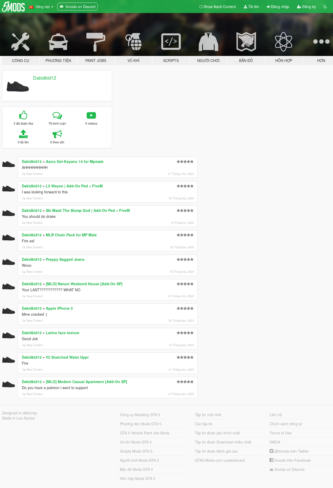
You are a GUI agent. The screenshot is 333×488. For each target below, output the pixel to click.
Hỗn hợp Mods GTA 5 (137, 478)
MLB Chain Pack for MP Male (71, 234)
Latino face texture (62, 332)
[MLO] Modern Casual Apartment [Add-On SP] (86, 381)
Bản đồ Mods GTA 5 (136, 469)
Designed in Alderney (19, 412)
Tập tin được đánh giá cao (216, 451)
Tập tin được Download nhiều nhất (223, 442)
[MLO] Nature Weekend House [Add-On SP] (84, 283)
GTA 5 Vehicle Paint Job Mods (144, 432)
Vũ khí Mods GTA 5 (136, 442)
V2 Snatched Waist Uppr (67, 357)
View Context (34, 174)
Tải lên (253, 6)
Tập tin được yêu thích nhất (217, 432)
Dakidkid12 (44, 77)
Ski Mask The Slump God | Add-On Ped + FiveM (88, 210)
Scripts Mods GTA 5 (136, 451)
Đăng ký (308, 6)
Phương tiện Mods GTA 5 (140, 423)
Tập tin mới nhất (208, 414)
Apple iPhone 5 (59, 308)
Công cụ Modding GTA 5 (140, 414)
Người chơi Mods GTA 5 (139, 460)
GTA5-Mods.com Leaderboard (220, 460)
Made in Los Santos (18, 418)
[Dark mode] (325, 6)
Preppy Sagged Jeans (65, 259)
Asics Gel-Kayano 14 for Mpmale (75, 161)
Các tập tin (204, 423)
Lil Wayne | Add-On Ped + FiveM (74, 185)
